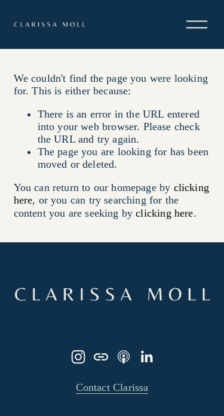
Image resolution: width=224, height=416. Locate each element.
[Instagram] (78, 357)
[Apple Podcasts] (123, 357)
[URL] (101, 357)
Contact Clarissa (112, 387)
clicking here (164, 213)
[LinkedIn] (146, 357)
